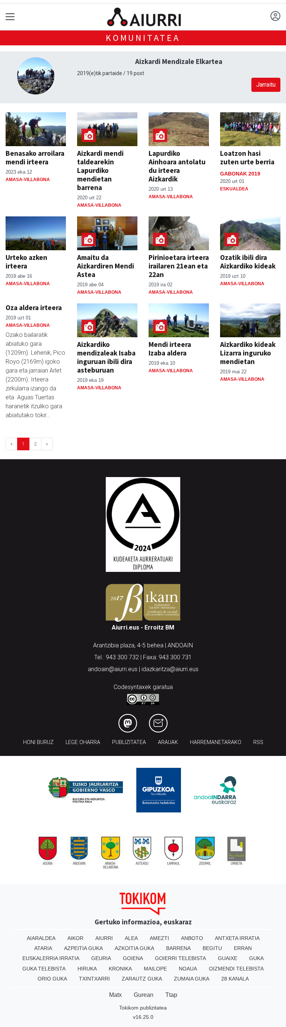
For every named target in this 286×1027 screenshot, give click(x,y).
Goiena (133, 958)
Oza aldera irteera (34, 307)
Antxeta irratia (237, 938)
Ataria (43, 948)
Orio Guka (52, 979)
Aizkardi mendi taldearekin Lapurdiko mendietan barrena (100, 170)
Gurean (143, 995)
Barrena (178, 948)
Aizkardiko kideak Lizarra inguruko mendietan (248, 353)
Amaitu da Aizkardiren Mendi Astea (105, 266)
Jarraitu (266, 84)
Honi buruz (38, 742)
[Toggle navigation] (10, 16)
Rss (258, 742)
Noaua (188, 969)
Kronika (120, 969)
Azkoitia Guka (134, 948)
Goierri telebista (180, 958)
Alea (131, 938)
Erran (243, 948)
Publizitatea (129, 742)
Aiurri (104, 938)
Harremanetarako (215, 742)
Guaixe (227, 958)
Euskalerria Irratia (50, 958)
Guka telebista (44, 969)
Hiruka (87, 969)
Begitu (212, 948)
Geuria (101, 958)
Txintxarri (94, 979)
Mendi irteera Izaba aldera (170, 348)
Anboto (192, 938)
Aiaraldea (41, 938)
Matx (115, 995)
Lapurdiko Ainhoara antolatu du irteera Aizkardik (177, 166)
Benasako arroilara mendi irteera (35, 157)
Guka (256, 958)
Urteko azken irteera (26, 261)
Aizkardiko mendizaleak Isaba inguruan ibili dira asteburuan (106, 357)
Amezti (159, 938)
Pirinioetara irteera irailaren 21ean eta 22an (179, 266)
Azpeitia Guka (83, 948)
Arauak (168, 742)
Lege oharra (83, 742)
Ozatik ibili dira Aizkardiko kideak (248, 261)
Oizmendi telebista (236, 969)
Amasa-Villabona (28, 179)
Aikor (75, 938)
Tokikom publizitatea (143, 1008)
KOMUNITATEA (143, 38)
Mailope (155, 969)
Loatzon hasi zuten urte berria (247, 157)
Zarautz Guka (142, 979)
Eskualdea (234, 188)
